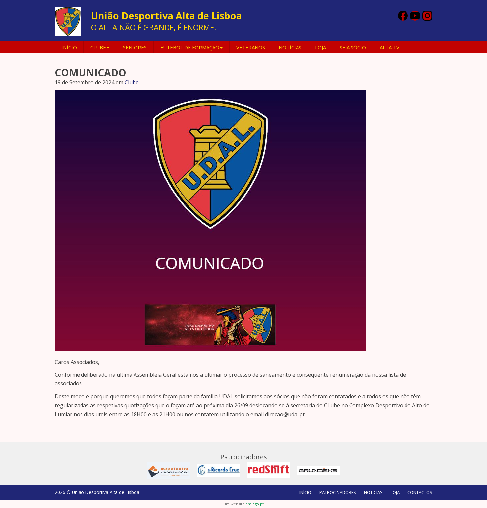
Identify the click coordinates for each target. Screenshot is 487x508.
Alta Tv (389, 47)
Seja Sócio (353, 47)
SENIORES (135, 47)
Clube (132, 82)
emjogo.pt (254, 503)
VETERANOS (250, 47)
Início (69, 47)
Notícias (290, 47)
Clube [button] (98, 47)
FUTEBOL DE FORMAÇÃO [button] (189, 47)
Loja (320, 47)
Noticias (373, 492)
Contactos (419, 492)
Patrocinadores (337, 492)
